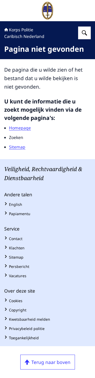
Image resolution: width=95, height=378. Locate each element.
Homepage (20, 128)
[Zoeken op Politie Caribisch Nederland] (84, 33)
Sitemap (17, 147)
